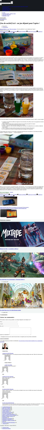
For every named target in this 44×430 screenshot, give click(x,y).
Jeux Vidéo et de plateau (12, 29)
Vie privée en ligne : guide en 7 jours (9, 13)
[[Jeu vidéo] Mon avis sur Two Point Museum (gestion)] (22, 307)
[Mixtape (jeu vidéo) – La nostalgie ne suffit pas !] (22, 246)
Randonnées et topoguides (7, 419)
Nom (1, 321)
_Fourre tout (4, 423)
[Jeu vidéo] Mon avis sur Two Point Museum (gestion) (10, 310)
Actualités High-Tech (6, 406)
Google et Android (5, 411)
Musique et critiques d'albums (7, 416)
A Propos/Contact (5, 427)
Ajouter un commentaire (4, 334)
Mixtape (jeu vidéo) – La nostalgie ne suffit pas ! (9, 248)
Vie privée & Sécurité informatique (8, 422)
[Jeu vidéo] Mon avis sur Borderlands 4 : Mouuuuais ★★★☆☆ (12, 279)
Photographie (4, 417)
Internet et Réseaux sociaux (7, 412)
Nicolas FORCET (3, 19)
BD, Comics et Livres (6, 408)
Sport (3, 421)
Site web (1, 326)
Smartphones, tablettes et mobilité (8, 420)
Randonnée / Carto (5, 15)
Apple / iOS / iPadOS (6, 407)
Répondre (11, 353)
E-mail (1, 323)
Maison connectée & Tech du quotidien (9, 415)
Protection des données (6, 428)
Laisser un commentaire (4, 338)
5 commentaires (5, 27)
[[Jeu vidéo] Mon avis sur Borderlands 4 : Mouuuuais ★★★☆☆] (22, 277)
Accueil (3, 12)
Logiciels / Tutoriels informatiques (8, 414)
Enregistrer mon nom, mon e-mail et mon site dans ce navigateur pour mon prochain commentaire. (19, 336)
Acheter (11, 192)
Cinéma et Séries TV (6, 410)
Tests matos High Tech (6, 14)
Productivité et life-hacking (7, 418)
